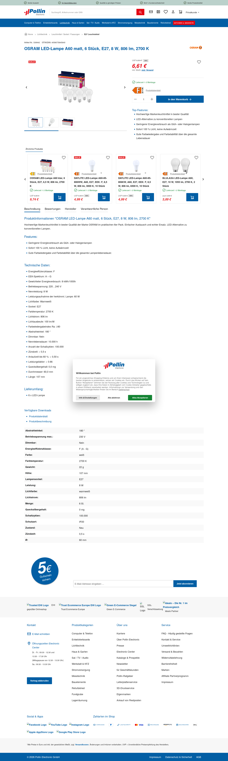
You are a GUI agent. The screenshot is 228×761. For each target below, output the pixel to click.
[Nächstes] (125, 87)
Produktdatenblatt (153, 90)
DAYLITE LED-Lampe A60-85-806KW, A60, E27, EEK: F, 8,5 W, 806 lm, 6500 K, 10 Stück (134, 182)
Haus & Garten (80, 651)
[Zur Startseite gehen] (34, 11)
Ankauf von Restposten (129, 700)
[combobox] (93, 12)
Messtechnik (78, 676)
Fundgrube (77, 694)
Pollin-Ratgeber (125, 676)
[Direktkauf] (158, 12)
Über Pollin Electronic (128, 639)
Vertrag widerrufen (39, 680)
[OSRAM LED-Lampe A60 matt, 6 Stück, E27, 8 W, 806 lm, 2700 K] (75, 87)
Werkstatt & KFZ (80, 663)
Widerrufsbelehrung (172, 657)
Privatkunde (192, 12)
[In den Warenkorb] (60, 197)
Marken (165, 669)
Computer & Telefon (82, 633)
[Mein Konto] (173, 12)
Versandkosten (82, 744)
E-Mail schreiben (41, 634)
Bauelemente (79, 682)
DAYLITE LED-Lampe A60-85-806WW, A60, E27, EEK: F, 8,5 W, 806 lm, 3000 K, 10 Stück (90, 182)
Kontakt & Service (171, 639)
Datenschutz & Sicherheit (178, 757)
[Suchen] (140, 12)
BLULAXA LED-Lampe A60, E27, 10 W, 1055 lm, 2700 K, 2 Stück (178, 182)
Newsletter (122, 663)
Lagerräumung (79, 700)
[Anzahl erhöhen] (152, 99)
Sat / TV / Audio (80, 657)
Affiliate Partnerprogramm (175, 676)
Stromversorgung (81, 669)
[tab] (32, 209)
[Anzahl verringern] (135, 99)
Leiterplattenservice (127, 682)
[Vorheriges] (26, 87)
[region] (75, 94)
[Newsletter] (151, 12)
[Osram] (196, 49)
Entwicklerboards (81, 639)
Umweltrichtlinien (170, 645)
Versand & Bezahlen (172, 651)
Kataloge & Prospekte (128, 657)
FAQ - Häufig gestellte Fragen (177, 633)
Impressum (167, 682)
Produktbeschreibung (39, 421)
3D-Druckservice (125, 688)
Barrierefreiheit (169, 663)
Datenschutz (90, 589)
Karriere (121, 633)
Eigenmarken (124, 694)
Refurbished (78, 688)
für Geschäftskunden (128, 669)
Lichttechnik (78, 645)
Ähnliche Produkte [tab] (34, 148)
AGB (198, 757)
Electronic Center (126, 651)
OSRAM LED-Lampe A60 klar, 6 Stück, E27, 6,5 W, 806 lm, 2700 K (47, 182)
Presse (120, 645)
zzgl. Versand (147, 70)
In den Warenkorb (178, 99)
